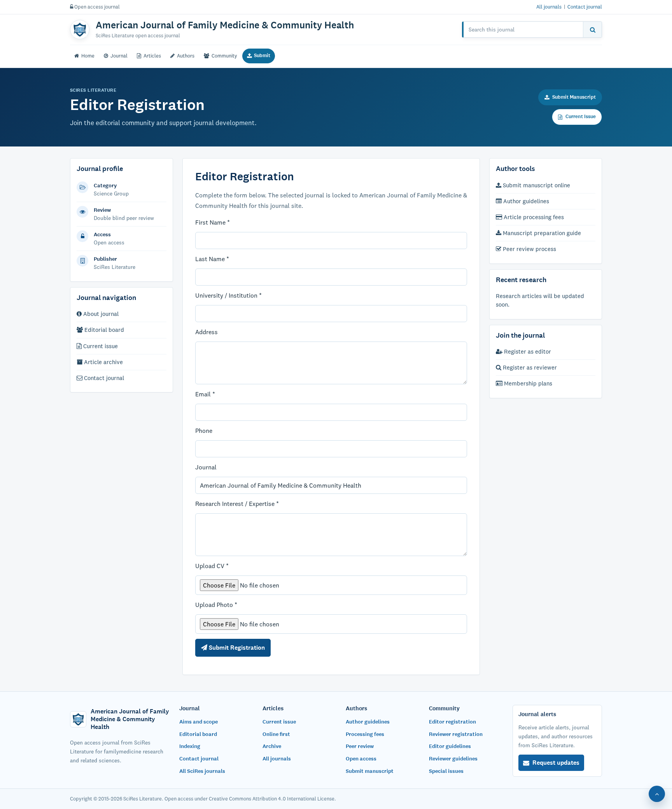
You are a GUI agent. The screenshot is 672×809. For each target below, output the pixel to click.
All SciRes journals (202, 771)
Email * (205, 394)
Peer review (360, 746)
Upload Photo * (216, 604)
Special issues (446, 771)
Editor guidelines (450, 746)
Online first (276, 734)
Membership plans (527, 383)
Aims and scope (198, 721)
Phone (203, 430)
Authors (185, 55)
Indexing (189, 746)
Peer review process (528, 249)
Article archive (102, 362)
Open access (361, 758)
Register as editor (526, 351)
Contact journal (584, 6)
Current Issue (580, 116)
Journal (119, 55)
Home (87, 55)
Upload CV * (212, 566)
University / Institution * (228, 295)
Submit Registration (236, 647)
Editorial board (103, 329)
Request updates (555, 762)
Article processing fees (533, 217)
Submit (262, 55)
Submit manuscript (370, 771)
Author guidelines (525, 201)
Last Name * (212, 259)
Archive (271, 746)
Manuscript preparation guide (541, 233)
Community (224, 55)
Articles (152, 55)
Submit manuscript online (535, 185)
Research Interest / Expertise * (237, 503)
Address (206, 332)
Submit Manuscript (574, 97)
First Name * (212, 222)
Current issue (100, 346)
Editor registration (452, 721)
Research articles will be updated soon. (540, 300)
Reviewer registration (456, 734)
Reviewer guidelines (453, 758)
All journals (549, 6)
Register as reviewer (529, 367)
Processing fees (365, 734)
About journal (100, 313)
